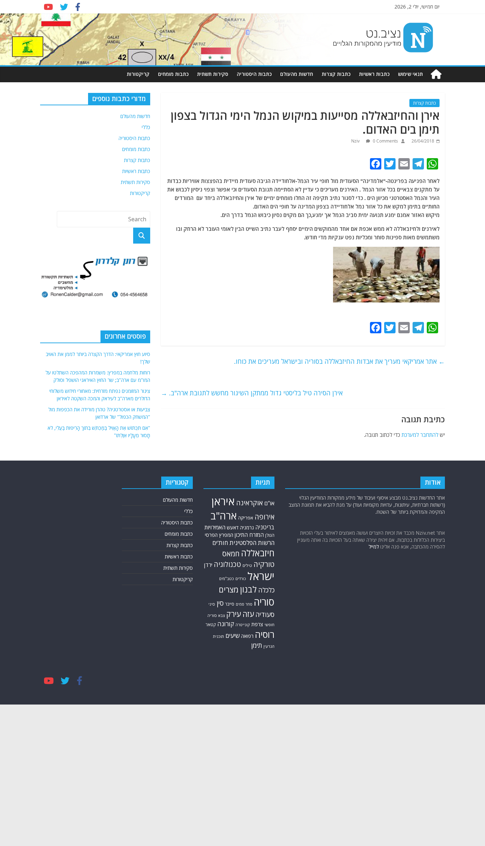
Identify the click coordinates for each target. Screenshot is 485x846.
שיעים (232, 635)
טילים (247, 565)
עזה (248, 614)
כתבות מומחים (173, 74)
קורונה (225, 623)
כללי (146, 127)
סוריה (264, 601)
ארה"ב (224, 515)
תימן (256, 645)
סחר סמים (244, 604)
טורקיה (264, 564)
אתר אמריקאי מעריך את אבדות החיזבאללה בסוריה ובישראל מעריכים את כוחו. (339, 361)
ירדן (208, 565)
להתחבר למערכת (420, 434)
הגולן (269, 535)
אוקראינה (249, 502)
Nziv (356, 141)
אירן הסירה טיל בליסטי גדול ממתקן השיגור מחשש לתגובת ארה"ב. (252, 393)
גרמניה (247, 527)
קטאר (211, 625)
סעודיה (264, 614)
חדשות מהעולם (296, 74)
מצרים (229, 589)
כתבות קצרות (336, 74)
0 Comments (385, 141)
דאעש (233, 527)
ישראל (260, 576)
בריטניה (264, 527)
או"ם (269, 503)
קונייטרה (242, 624)
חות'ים (220, 543)
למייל (374, 546)
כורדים (240, 578)
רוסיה (264, 634)
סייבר (229, 604)
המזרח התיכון (249, 534)
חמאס (231, 553)
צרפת (257, 624)
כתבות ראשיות (374, 74)
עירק (233, 614)
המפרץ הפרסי (219, 534)
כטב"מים (226, 578)
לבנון (248, 589)
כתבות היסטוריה (254, 74)
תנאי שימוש (410, 74)
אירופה (264, 517)
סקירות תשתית (212, 74)
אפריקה (245, 517)
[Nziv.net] (436, 74)
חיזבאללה (257, 553)
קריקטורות (138, 74)
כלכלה (266, 590)
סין (220, 603)
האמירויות (215, 527)
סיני (211, 604)
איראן (223, 501)
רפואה (247, 636)
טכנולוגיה (227, 564)
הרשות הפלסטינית (251, 543)
